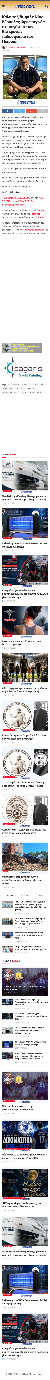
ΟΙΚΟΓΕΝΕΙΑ (8, 388)
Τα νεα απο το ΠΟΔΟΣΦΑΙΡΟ (16, 198)
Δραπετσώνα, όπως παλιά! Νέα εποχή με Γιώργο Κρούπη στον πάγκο (29, 935)
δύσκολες (26, 385)
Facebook (35, 214)
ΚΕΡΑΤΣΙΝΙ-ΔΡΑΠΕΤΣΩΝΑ (14, 1198)
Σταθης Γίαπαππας (17, 47)
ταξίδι (24, 392)
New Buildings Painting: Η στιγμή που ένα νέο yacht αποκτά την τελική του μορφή (29, 1030)
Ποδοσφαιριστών (11, 392)
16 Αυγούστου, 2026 (9, 887)
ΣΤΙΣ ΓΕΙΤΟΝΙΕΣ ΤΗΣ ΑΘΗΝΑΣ (16, 1149)
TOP (6, 871)
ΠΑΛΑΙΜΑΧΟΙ (9, 730)
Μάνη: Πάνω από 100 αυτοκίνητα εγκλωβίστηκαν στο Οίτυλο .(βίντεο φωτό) (22, 880)
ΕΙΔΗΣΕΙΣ (8, 491)
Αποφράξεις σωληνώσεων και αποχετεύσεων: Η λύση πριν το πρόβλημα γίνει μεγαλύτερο (25, 594)
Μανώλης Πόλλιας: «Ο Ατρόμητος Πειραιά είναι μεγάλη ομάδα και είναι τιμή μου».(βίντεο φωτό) (30, 921)
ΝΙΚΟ (43, 385)
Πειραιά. (20, 388)
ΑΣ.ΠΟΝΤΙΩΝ (9, 1101)
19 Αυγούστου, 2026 (9, 742)
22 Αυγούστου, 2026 (9, 503)
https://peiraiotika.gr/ (16, 205)
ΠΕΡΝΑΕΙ (30, 388)
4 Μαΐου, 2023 (35, 47)
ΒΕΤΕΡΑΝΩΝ (13, 385)
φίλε (32, 392)
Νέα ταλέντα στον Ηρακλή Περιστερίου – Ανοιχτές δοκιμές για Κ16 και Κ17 (31, 1002)
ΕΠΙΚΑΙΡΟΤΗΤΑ (26, 201)
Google (40, 210)
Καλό (36, 385)
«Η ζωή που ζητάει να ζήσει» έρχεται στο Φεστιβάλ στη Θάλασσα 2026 (31, 1016)
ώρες (39, 392)
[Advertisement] (25, 423)
